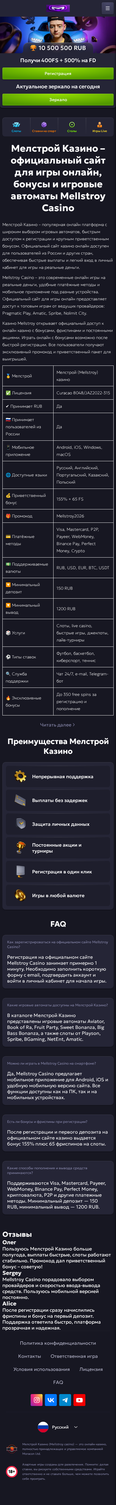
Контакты (29, 1356)
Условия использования (41, 1369)
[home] (58, 8)
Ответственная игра (74, 1356)
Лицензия (91, 1369)
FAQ (58, 1382)
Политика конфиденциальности (58, 1343)
